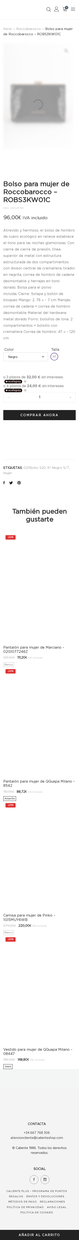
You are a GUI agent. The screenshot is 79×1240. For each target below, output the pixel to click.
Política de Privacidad (25, 1207)
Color (9, 349)
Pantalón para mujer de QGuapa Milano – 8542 (39, 783)
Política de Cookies (36, 1212)
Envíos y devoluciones (45, 1196)
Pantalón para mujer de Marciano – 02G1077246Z (33, 649)
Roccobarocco (28, 28)
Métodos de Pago (22, 1201)
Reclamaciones (52, 1201)
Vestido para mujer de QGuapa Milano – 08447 (37, 1051)
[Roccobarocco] (13, 441)
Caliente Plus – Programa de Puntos (36, 1191)
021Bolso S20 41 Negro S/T (46, 467)
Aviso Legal (57, 1207)
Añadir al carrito (39, 1234)
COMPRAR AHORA (39, 415)
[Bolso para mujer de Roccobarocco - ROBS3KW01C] (4, 483)
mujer (7, 473)
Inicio (7, 28)
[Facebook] (34, 1179)
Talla (55, 349)
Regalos (16, 1196)
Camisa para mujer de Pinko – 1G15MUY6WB (29, 917)
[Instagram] (45, 1179)
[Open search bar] (49, 9)
